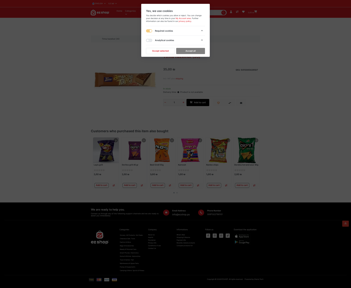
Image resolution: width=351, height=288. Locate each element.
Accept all (191, 51)
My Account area (183, 18)
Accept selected (160, 51)
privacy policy (185, 21)
